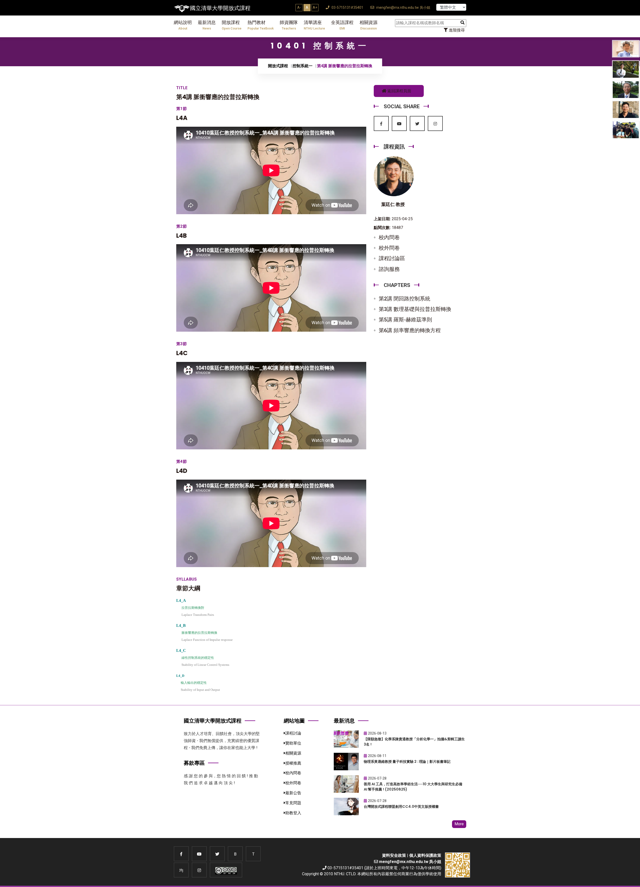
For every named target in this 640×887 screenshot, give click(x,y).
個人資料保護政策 (425, 855)
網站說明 (183, 25)
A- (299, 7)
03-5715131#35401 (346, 7)
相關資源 (369, 25)
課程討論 (293, 733)
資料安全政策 (394, 855)
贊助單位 (293, 743)
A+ (315, 7)
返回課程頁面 (398, 90)
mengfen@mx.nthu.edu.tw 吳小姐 (402, 7)
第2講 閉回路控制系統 (404, 299)
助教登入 (293, 813)
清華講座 (314, 25)
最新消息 (207, 25)
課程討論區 (392, 258)
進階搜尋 (456, 30)
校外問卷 (389, 248)
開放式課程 (278, 65)
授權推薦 (293, 763)
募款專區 (194, 763)
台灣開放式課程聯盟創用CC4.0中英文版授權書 (401, 806)
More (459, 824)
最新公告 (293, 793)
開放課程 (232, 25)
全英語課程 (342, 25)
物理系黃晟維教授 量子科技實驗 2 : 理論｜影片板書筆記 (407, 761)
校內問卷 (389, 237)
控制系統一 (302, 65)
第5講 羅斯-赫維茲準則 (405, 320)
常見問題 (293, 803)
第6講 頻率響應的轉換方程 (410, 330)
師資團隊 (289, 25)
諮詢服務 (389, 269)
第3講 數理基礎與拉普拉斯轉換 (415, 309)
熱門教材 (261, 25)
